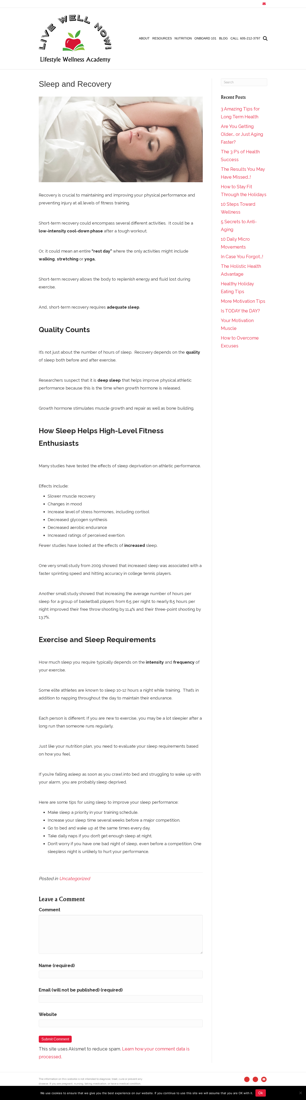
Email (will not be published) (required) (81, 990)
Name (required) (57, 965)
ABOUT (144, 38)
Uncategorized (74, 878)
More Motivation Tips (243, 301)
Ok (260, 1093)
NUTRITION (183, 38)
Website (48, 1014)
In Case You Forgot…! (242, 256)
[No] (300, 1093)
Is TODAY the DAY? (240, 311)
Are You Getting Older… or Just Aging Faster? (242, 134)
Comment (49, 909)
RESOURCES (162, 38)
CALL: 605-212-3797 (245, 38)
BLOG (223, 38)
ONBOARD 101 (205, 38)
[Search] (264, 38)
